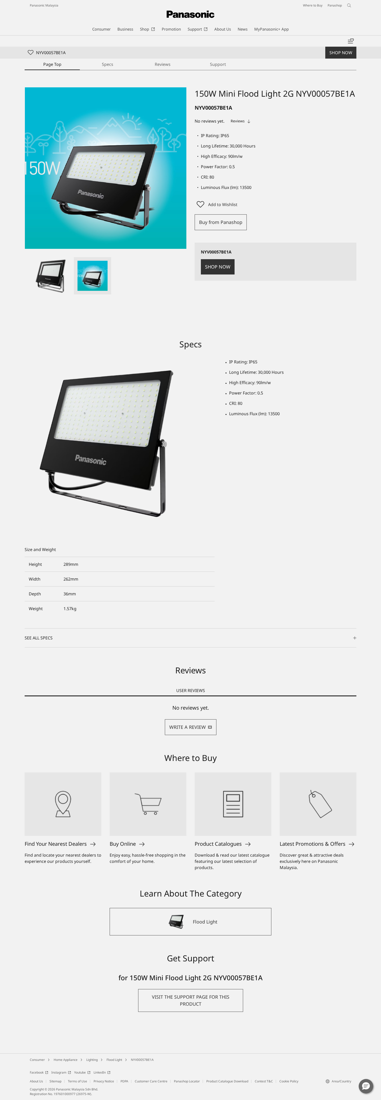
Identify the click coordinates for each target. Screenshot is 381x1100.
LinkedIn (100, 1072)
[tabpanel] (190, 720)
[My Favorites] (350, 41)
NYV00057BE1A (142, 1059)
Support (218, 64)
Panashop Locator (187, 1081)
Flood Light (114, 1059)
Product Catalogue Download (227, 1081)
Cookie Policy (288, 1081)
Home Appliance (65, 1059)
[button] (51, 275)
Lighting (92, 1059)
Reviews (163, 64)
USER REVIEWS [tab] (190, 690)
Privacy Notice (104, 1081)
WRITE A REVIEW (187, 727)
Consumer (37, 1059)
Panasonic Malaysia (44, 5)
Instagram (58, 1072)
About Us (36, 1081)
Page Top (52, 64)
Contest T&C (264, 1081)
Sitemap (55, 1081)
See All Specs (39, 638)
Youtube (80, 1072)
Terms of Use (77, 1081)
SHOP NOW (340, 52)
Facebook (37, 1072)
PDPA (124, 1081)
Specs (107, 64)
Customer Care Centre (151, 1081)
